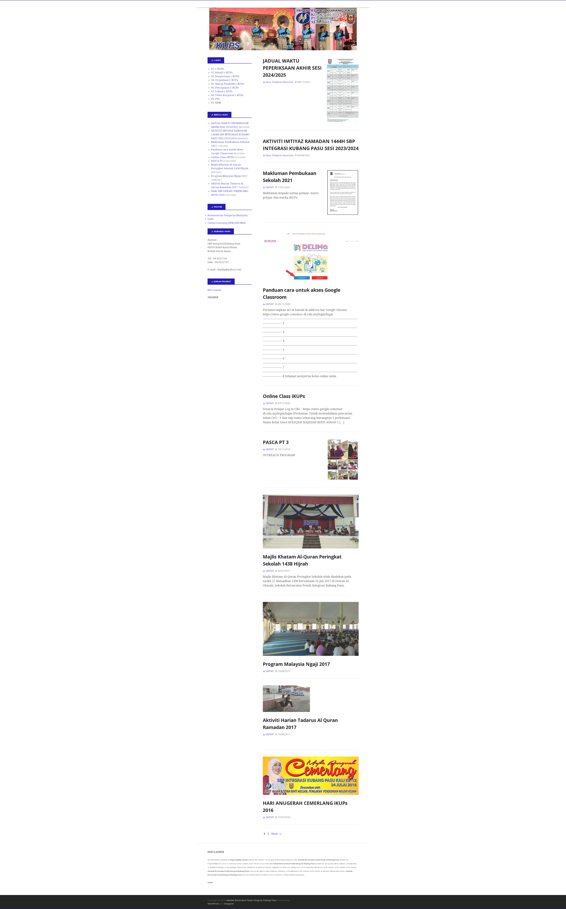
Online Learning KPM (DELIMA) (227, 222)
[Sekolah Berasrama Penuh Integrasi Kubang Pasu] (283, 29)
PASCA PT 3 (276, 442)
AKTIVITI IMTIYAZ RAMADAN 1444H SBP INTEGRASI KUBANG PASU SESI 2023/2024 (230, 134)
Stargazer (229, 903)
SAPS (211, 219)
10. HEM (216, 102)
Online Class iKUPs (284, 396)
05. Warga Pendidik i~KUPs (227, 83)
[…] (341, 422)
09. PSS (215, 98)
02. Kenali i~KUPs (221, 72)
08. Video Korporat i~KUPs (227, 95)
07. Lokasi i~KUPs (221, 91)
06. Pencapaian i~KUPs (225, 87)
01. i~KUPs (217, 68)
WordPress (213, 903)
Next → (276, 834)
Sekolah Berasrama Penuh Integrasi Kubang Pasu (251, 900)
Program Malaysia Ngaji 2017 (296, 664)
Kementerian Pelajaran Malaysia (228, 215)
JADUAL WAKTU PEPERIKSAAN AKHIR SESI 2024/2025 (292, 68)
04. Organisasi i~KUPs (224, 79)
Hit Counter (215, 290)
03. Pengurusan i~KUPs (225, 76)
